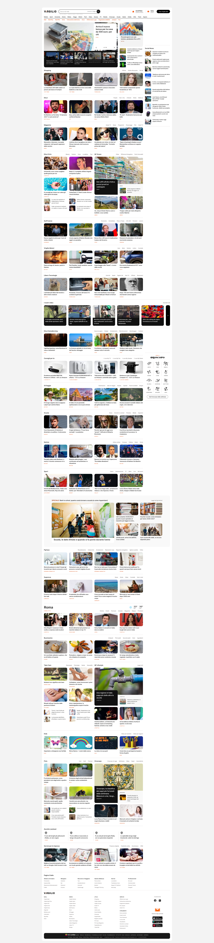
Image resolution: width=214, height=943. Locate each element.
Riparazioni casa (109, 550)
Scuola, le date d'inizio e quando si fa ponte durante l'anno (82, 539)
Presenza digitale (114, 846)
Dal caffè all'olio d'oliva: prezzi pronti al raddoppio (105, 184)
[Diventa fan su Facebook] (155, 900)
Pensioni (135, 221)
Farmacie (113, 611)
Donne (64, 17)
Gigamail (46, 910)
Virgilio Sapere (97, 901)
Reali (95, 119)
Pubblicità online (125, 846)
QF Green (97, 154)
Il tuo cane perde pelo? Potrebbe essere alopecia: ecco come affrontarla (58, 816)
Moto (123, 248)
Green (97, 189)
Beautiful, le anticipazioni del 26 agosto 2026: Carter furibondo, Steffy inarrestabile (161, 106)
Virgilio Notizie (72, 899)
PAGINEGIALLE (88, 935)
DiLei (46, 98)
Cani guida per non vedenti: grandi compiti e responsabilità (59, 810)
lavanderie (114, 881)
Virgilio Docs (47, 907)
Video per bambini (126, 733)
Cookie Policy (86, 937)
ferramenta (46, 881)
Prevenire (71, 707)
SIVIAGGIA (127, 935)
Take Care (47, 665)
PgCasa (46, 550)
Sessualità (89, 665)
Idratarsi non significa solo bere (54, 682)
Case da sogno (98, 331)
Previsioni (140, 611)
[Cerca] (98, 11)
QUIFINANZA (133, 935)
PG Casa (96, 920)
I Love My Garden (127, 358)
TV (100, 17)
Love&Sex (85, 154)
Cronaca (124, 442)
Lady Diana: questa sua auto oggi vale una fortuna (105, 29)
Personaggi (129, 125)
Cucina (45, 659)
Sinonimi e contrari (119, 413)
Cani (80, 761)
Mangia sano (47, 684)
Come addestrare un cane (84, 808)
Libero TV (71, 925)
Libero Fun (122, 907)
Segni (132, 761)
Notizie (46, 17)
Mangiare (63, 878)
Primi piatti (118, 638)
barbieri (96, 885)
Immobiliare (112, 221)
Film (135, 125)
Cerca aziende (123, 913)
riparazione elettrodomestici (50, 885)
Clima (117, 154)
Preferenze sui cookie (94, 937)
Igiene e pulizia (134, 550)
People (115, 97)
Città (134, 17)
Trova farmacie (123, 917)
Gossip (96, 17)
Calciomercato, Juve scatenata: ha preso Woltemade (125, 321)
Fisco (95, 242)
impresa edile (47, 883)
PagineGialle (97, 916)
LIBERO (77, 935)
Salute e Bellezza (99, 878)
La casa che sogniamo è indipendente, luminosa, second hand (58, 201)
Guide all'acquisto (133, 70)
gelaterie (63, 881)
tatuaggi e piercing (98, 887)
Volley (96, 492)
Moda (134, 97)
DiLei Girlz (47, 154)
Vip (70, 119)
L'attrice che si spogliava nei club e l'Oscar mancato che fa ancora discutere (80, 144)
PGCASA (104, 935)
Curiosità (98, 34)
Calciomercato (119, 471)
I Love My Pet (116, 358)
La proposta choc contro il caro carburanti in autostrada (134, 57)
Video (90, 17)
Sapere (145, 17)
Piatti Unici (122, 659)
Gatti (84, 761)
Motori (80, 17)
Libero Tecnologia (50, 275)
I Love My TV (107, 358)
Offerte (124, 70)
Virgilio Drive (47, 905)
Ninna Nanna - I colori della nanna (80, 751)
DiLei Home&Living (51, 331)
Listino (134, 248)
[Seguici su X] (160, 900)
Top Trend (46, 91)
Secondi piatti (126, 638)
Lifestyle (129, 97)
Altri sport (140, 471)
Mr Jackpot (122, 905)
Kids (45, 734)
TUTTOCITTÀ (118, 935)
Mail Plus (50, 19)
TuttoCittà (96, 927)
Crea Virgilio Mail (163, 11)
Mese (127, 761)
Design (106, 331)
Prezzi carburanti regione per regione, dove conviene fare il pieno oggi (160, 61)
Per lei (141, 70)
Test (91, 154)
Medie (134, 413)
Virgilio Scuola (97, 903)
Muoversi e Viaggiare (84, 878)
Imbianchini (91, 550)
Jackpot (114, 19)
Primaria (128, 413)
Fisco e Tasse (120, 221)
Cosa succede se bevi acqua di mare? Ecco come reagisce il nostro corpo (105, 596)
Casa (45, 352)
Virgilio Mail (46, 899)
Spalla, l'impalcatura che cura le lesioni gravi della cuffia (83, 712)
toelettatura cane (115, 883)
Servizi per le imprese (52, 846)
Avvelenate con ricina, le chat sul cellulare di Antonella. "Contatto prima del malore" (104, 144)
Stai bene (46, 707)
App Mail (46, 916)
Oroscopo (112, 17)
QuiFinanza (48, 221)
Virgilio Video (72, 905)
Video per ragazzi (138, 733)
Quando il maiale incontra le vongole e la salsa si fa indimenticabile (160, 53)
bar (61, 883)
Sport (51, 17)
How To (127, 275)
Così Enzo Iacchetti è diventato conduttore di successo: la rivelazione (130, 432)
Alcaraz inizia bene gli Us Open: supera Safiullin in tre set (78, 321)
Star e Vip (122, 97)
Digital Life (120, 275)
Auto (119, 248)
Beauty (68, 154)
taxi (79, 881)
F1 (126, 471)
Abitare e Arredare (49, 878)
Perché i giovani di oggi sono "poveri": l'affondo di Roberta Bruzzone (103, 432)
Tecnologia (97, 91)
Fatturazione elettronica (73, 19)
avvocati (130, 881)
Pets (45, 761)
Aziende (120, 611)
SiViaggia (47, 385)
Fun (119, 19)
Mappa (134, 611)
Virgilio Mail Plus (48, 901)
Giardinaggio (132, 331)
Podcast (90, 761)
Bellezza (122, 91)
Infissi (141, 550)
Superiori (140, 413)
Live (134, 471)
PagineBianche (98, 925)
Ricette (105, 17)
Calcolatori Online (124, 926)
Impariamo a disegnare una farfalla (55, 751)
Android (108, 275)
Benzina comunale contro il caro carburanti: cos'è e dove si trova (103, 321)
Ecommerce (135, 846)
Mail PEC (57, 19)
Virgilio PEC (46, 903)
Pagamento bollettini (104, 19)
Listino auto (97, 910)
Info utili (96, 269)
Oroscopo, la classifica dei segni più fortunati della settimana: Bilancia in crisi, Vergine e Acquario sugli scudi (106, 792)
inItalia (129, 17)
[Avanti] (168, 315)
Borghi (141, 385)
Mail (45, 19)
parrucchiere (97, 881)
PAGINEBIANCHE (111, 935)
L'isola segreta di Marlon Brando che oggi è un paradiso (133, 190)
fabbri (45, 887)
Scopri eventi (123, 915)
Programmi (121, 125)
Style (79, 154)
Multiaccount (47, 912)
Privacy (80, 937)
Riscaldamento (82, 550)
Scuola (118, 17)
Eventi (107, 611)
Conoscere (72, 686)
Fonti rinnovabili (139, 154)
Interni (121, 571)
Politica (131, 442)
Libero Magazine (73, 923)
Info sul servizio (63, 14)
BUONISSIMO (140, 935)
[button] (114, 47)
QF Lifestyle (98, 665)
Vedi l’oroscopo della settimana (157, 396)
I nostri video (48, 303)
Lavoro (141, 221)
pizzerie (63, 887)
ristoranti (63, 885)
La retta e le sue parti (101, 751)
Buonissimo (48, 638)
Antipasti (110, 638)
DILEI (123, 935)
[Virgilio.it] (50, 11)
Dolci (133, 638)
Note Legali (75, 937)
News (114, 125)
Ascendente (139, 761)
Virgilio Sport (72, 901)
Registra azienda (98, 918)
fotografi (130, 887)
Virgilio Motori (49, 248)
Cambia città (47, 610)
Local (96, 632)
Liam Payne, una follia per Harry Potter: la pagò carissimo (159, 98)
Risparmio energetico (122, 550)
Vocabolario (122, 921)
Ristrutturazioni (123, 331)
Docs (83, 19)
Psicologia (76, 665)
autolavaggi (80, 887)
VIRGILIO (82, 935)
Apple (113, 275)
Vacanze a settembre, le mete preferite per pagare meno (133, 701)
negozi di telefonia (115, 885)
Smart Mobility (97, 912)
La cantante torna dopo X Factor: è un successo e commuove (84, 208)
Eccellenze (72, 632)
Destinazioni (102, 385)
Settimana (121, 761)
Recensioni (140, 275)
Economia (57, 17)
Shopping (96, 899)
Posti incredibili (133, 385)
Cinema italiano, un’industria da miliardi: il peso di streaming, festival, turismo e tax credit (104, 723)
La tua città (122, 919)
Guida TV (108, 125)
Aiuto (45, 918)
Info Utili (128, 221)
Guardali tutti (166, 302)
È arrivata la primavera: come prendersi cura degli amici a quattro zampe (55, 780)
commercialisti (131, 883)
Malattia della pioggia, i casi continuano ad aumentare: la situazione (78, 461)
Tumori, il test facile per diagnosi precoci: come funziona (57, 712)
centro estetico (98, 883)
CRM (141, 846)
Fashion (74, 154)
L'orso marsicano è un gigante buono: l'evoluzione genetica (84, 816)
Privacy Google (80, 14)
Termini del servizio (72, 14)
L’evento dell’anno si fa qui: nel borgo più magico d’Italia (134, 50)
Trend (139, 17)
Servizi (113, 878)
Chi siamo (70, 937)
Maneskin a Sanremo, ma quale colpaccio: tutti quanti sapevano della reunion (54, 144)
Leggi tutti (140, 665)
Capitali (125, 385)
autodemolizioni (81, 883)
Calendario (46, 914)
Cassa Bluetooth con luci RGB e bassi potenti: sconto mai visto (160, 113)
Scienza (46, 296)
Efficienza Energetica (126, 154)
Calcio (111, 471)
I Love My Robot (138, 358)
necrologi (113, 887)
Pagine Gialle (49, 875)
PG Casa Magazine (98, 923)
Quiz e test (140, 577)
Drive (63, 19)
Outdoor (140, 331)
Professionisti (132, 878)
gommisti (80, 885)
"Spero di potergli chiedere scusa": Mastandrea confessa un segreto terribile (131, 144)
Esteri (136, 442)
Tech (85, 17)
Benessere (69, 665)
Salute (124, 17)
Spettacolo (47, 119)
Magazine (47, 125)
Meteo (69, 17)
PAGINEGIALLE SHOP (97, 935)
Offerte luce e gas (92, 19)
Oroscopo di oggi (112, 761)
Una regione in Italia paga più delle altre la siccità (105, 695)
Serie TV (140, 125)
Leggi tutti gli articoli (156, 500)
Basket (71, 492)
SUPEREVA (146, 935)
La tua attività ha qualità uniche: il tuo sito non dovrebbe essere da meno (105, 865)
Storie (141, 442)
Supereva (47, 577)
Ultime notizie (116, 442)
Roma (48, 607)
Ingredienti (140, 638)
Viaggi (75, 17)
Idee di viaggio (111, 385)
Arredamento (113, 331)
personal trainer (132, 885)
